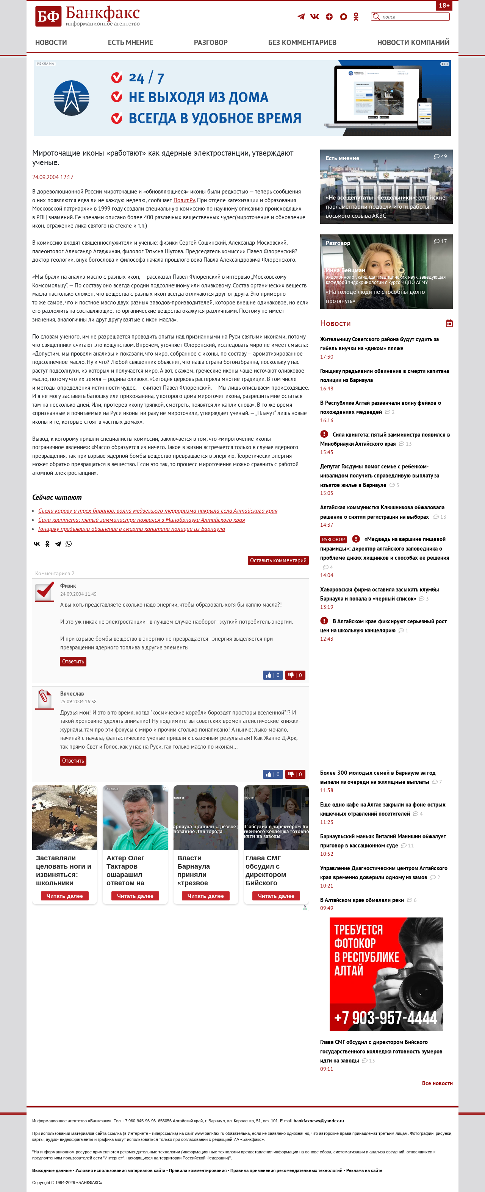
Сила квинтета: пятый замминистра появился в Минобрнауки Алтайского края (141, 519)
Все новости (437, 1083)
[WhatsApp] (68, 543)
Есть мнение (130, 42)
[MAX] (344, 16)
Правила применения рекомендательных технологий (286, 1170)
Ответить (73, 661)
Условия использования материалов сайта (120, 1170)
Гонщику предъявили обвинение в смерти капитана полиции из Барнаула (131, 528)
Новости (51, 42)
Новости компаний (413, 42)
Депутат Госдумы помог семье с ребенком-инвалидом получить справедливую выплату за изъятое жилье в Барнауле (379, 475)
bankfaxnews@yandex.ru (319, 1121)
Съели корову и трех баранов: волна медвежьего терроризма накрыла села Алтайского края (157, 510)
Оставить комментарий (278, 560)
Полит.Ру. (185, 200)
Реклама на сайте (364, 1170)
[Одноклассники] (356, 16)
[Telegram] (302, 16)
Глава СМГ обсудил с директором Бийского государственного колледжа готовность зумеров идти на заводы (381, 1051)
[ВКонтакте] (316, 16)
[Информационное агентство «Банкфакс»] (98, 16)
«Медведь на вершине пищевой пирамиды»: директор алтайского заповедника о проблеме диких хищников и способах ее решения (384, 548)
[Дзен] (330, 16)
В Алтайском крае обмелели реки (362, 899)
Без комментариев (302, 42)
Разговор (211, 42)
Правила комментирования (198, 1170)
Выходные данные (52, 1170)
